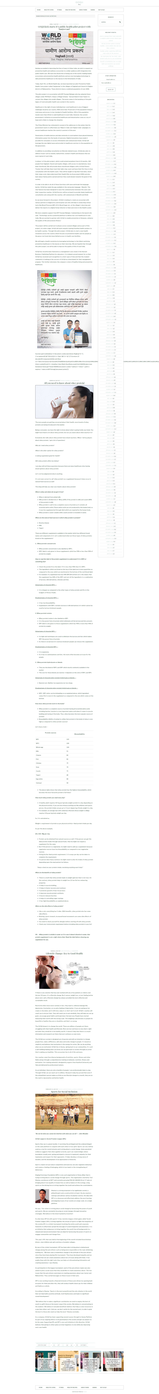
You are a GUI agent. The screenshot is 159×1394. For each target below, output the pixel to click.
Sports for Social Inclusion (64, 1091)
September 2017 (109, 429)
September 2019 (110, 356)
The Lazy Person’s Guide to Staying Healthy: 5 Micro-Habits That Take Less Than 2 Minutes (110, 46)
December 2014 (110, 529)
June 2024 (109, 182)
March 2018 (110, 410)
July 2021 (109, 289)
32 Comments (75, 380)
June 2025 (109, 146)
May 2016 (109, 477)
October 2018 (109, 389)
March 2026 (109, 118)
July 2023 (109, 216)
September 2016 (110, 465)
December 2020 (110, 310)
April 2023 (110, 225)
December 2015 (110, 492)
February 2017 (110, 450)
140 (67, 1345)
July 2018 (109, 398)
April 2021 (109, 298)
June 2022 (109, 255)
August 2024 (109, 176)
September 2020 (110, 319)
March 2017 (110, 447)
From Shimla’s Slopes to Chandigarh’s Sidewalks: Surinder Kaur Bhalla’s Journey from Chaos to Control (90, 1366)
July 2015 (109, 508)
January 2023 (109, 234)
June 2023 (109, 219)
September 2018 (110, 392)
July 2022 (109, 252)
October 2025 (109, 133)
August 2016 (109, 468)
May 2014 (109, 550)
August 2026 (109, 103)
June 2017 (109, 438)
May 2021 (109, 295)
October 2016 (109, 462)
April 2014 (110, 553)
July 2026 (109, 106)
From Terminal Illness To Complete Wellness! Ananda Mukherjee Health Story (45, 1364)
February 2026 (110, 121)
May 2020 (109, 331)
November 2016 (110, 459)
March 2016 (109, 483)
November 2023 (109, 203)
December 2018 (110, 383)
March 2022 (110, 264)
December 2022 (110, 237)
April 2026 (109, 115)
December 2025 (110, 127)
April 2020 (110, 334)
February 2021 (110, 304)
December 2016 (110, 456)
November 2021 (110, 276)
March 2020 (109, 337)
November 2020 (110, 313)
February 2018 (110, 413)
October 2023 (109, 206)
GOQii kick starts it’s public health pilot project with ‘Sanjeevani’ (64, 27)
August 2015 (109, 505)
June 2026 (109, 109)
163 (77, 1345)
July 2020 (110, 325)
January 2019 (109, 380)
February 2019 (110, 377)
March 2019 (110, 374)
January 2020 (110, 343)
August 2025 (109, 140)
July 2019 (109, 362)
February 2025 (110, 158)
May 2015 (109, 514)
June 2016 (110, 474)
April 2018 (109, 407)
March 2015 (110, 520)
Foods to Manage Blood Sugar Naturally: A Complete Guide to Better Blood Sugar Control (111, 38)
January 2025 (109, 161)
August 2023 (109, 213)
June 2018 (109, 401)
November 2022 (109, 240)
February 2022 (110, 267)
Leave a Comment (74, 24)
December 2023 (110, 200)
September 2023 (109, 210)
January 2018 (109, 416)
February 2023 (110, 231)
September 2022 (109, 246)
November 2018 (110, 386)
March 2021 (110, 301)
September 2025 (110, 136)
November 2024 (109, 167)
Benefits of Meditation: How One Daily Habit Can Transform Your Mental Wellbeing (110, 64)
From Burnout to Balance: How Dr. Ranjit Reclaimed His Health (113, 1363)
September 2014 (109, 538)
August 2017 (110, 432)
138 (58, 1345)
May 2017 (109, 441)
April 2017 (110, 444)
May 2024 (109, 185)
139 (63, 1345)
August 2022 (110, 249)
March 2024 (109, 191)
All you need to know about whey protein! (64, 383)
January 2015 (109, 526)
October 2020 (109, 316)
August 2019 (110, 359)
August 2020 (109, 322)
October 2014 (109, 535)
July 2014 (109, 544)
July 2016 (109, 471)
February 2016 (110, 486)
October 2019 (109, 353)
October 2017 (109, 426)
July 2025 (109, 143)
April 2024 (109, 188)
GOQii (79, 2)
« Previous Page (42, 1345)
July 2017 (109, 435)
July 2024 (109, 179)
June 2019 (109, 365)
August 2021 (110, 286)
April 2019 (110, 371)
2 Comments (74, 950)
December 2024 (109, 164)
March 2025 (109, 155)
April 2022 (110, 261)
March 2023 (109, 228)
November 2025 (109, 130)
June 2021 (109, 292)
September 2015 (110, 502)
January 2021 (109, 307)
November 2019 (110, 349)
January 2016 (109, 489)
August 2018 (109, 395)
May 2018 (109, 404)
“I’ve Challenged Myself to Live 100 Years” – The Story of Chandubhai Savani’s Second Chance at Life (68, 1365)
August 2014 (109, 541)
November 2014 (110, 532)
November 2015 (110, 496)
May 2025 (109, 149)
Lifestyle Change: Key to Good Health (64, 953)
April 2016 (109, 480)
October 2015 (109, 499)
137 (54, 1345)
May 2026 (109, 112)
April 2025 (109, 152)
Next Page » (84, 1345)
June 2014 (110, 547)
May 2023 (109, 222)
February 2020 (110, 340)
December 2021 (110, 273)
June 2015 (109, 511)
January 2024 (109, 197)
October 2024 (109, 170)
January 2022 (109, 270)
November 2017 (110, 423)
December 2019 (110, 346)
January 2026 (109, 124)
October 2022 (109, 243)
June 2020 (110, 328)
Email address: (110, 79)
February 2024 (109, 194)
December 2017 (110, 419)
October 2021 (109, 279)
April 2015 (109, 517)
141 (71, 1345)
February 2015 (110, 523)
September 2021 (110, 283)
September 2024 (109, 173)
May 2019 (109, 368)
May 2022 (109, 258)
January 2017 (109, 453)
